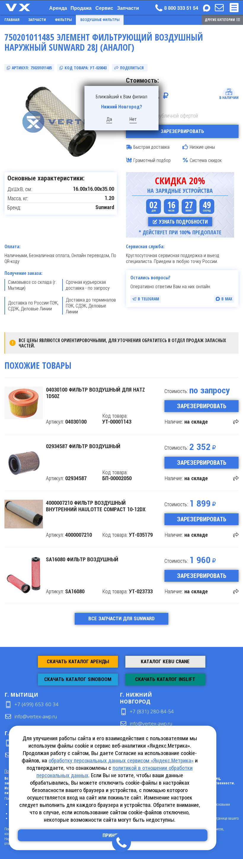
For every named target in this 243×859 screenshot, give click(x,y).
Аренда (58, 7)
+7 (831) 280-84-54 (152, 711)
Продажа (81, 7)
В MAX (226, 299)
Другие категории (220, 19)
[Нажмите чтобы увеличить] (61, 121)
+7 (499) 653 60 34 (37, 704)
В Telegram (148, 299)
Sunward (104, 207)
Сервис (104, 7)
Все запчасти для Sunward (121, 618)
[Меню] (234, 7)
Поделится (236, 422)
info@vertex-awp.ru (36, 716)
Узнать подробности (183, 221)
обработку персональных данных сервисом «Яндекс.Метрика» (121, 760)
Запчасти (128, 7)
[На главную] (23, 7)
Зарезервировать (182, 131)
